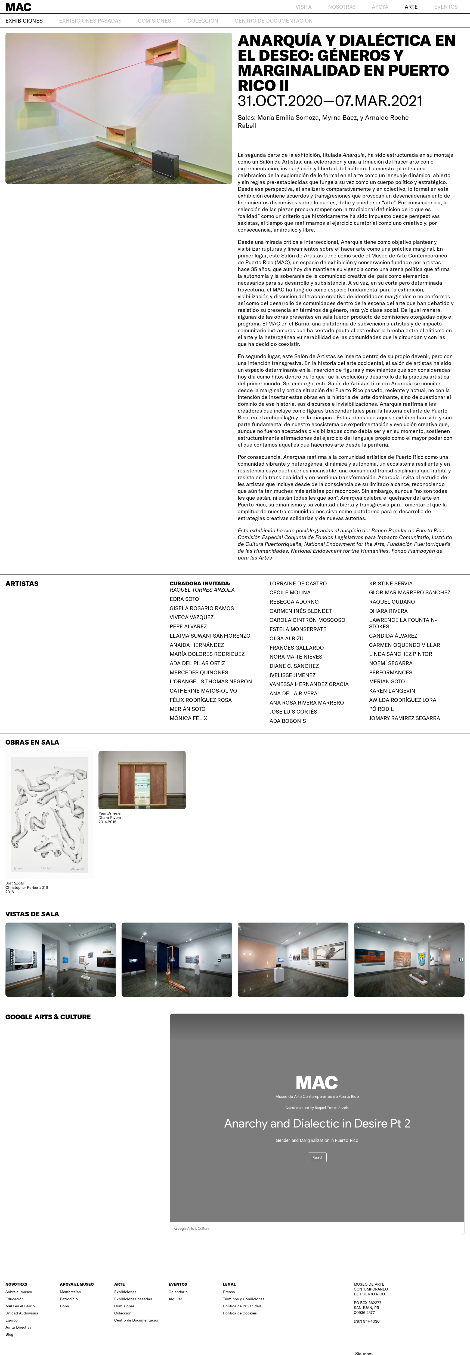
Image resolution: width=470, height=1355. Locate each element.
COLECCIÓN (202, 20)
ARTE (411, 6)
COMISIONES (154, 20)
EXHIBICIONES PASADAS (90, 20)
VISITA (304, 6)
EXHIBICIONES (24, 20)
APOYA (380, 6)
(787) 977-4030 (367, 1321)
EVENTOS (446, 6)
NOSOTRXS (341, 6)
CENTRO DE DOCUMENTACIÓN (274, 20)
